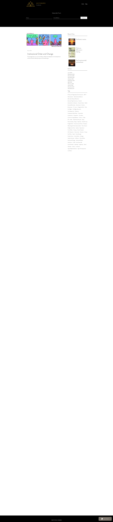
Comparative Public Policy (72, 113)
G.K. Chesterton (71, 132)
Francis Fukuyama (80, 130)
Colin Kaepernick (71, 111)
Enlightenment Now (71, 128)
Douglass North (70, 123)
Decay (83, 119)
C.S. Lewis (75, 107)
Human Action (76, 136)
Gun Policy (70, 134)
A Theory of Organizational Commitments (75, 94)
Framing (74, 130)
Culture (80, 117)
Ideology (81, 136)
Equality (77, 128)
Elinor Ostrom (84, 125)
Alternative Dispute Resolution (73, 98)
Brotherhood (78, 105)
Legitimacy (81, 144)
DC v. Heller (70, 119)
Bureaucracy (70, 107)
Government (76, 132)
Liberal (85, 144)
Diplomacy (79, 121)
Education (85, 123)
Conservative (80, 113)
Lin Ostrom (78, 146)
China (86, 107)
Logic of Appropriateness (72, 148)
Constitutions (70, 115)
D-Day (84, 117)
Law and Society (71, 144)
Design (75, 121)
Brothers (83, 105)
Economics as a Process (78, 123)
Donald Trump (84, 121)
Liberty (73, 146)
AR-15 (85, 94)
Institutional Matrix (79, 140)
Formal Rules (70, 130)
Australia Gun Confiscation (72, 103)
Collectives (77, 111)
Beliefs (86, 103)
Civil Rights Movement (77, 109)
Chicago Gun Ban (81, 107)
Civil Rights (70, 109)
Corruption (81, 115)
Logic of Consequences (81, 148)
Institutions (70, 142)
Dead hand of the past (77, 119)
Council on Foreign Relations (73, 117)
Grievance (82, 132)
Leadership (76, 144)
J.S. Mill (74, 142)
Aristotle (80, 101)
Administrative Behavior (78, 96)
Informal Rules (82, 138)
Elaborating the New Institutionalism (74, 125)
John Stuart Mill (79, 142)
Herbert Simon (70, 136)
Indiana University (71, 138)
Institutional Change (71, 140)
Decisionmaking (70, 121)
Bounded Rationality (71, 105)
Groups (85, 132)
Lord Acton (70, 150)
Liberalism (69, 146)
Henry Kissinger (78, 134)
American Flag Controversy (73, 101)
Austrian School (81, 103)
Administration (70, 96)
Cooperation (75, 115)
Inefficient (77, 138)
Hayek (73, 134)
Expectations (82, 128)
